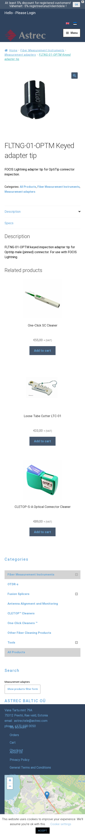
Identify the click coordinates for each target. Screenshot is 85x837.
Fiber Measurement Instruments (42, 50)
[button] (74, 75)
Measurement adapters (20, 54)
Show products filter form (22, 689)
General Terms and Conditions (30, 767)
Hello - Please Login (20, 13)
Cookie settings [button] (60, 824)
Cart (13, 742)
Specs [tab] (9, 223)
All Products (28, 186)
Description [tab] (13, 212)
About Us (16, 752)
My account (18, 727)
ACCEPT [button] (42, 830)
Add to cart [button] (42, 350)
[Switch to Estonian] (75, 23)
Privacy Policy (19, 760)
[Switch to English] (67, 23)
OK (76, 4)
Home (13, 50)
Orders (14, 735)
